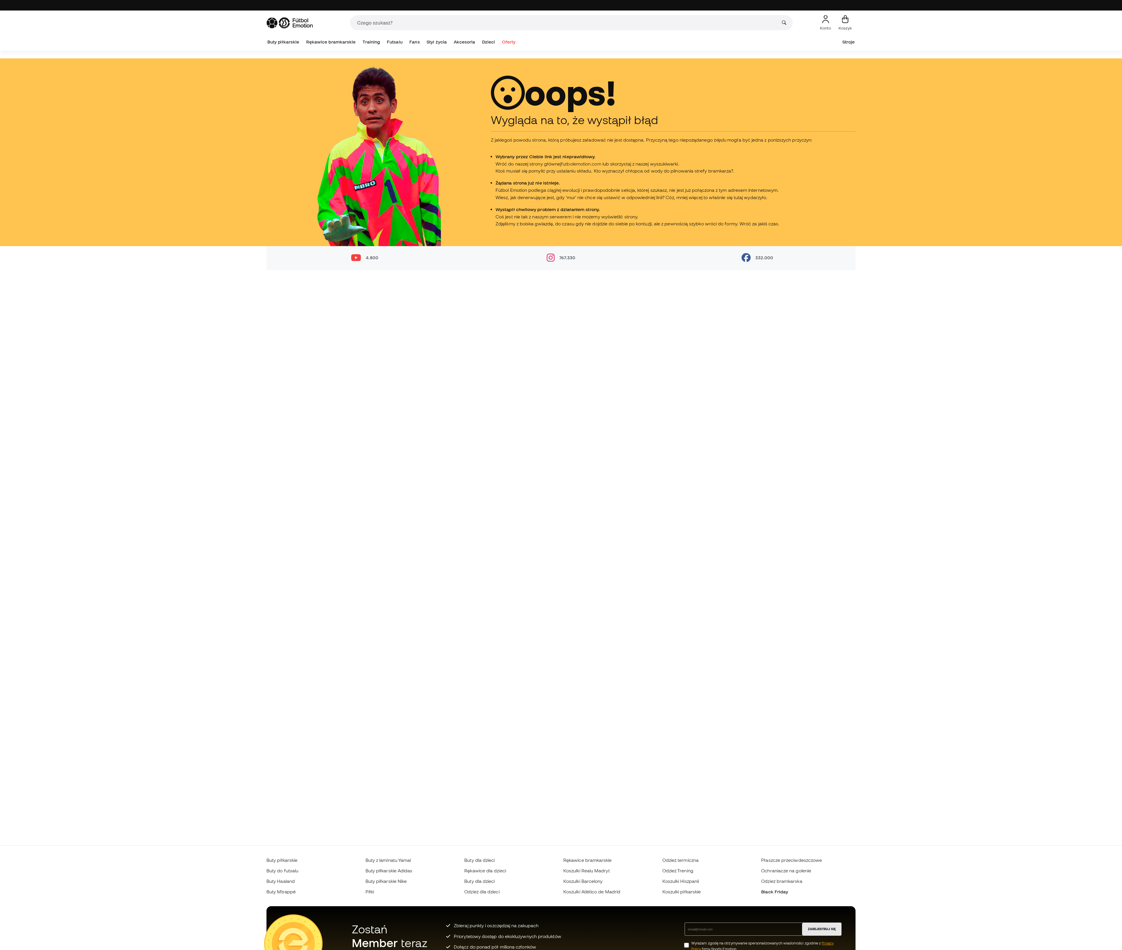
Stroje (848, 41)
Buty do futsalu (282, 870)
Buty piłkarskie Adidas (389, 870)
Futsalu (395, 41)
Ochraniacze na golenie (786, 870)
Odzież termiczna (680, 860)
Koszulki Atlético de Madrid (591, 891)
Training (371, 41)
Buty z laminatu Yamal (388, 860)
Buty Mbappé (281, 891)
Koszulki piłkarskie (681, 891)
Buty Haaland (280, 881)
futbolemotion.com (581, 163)
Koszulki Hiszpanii (680, 881)
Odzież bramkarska (781, 881)
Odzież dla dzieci (481, 891)
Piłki (370, 891)
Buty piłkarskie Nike (386, 881)
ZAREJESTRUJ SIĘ (822, 929)
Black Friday (774, 891)
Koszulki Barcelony (582, 881)
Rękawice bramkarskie (331, 41)
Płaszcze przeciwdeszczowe (791, 860)
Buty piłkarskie (283, 41)
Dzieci (488, 41)
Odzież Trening (677, 870)
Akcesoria (464, 41)
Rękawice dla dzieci (485, 870)
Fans (414, 41)
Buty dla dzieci (479, 860)
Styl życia (437, 41)
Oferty (508, 41)
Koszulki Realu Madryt (586, 870)
